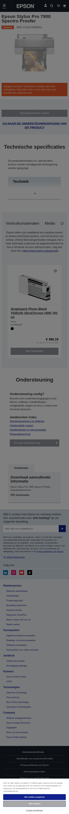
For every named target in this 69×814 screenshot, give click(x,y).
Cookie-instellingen (34, 810)
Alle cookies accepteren (34, 797)
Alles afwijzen (35, 804)
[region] (34, 796)
